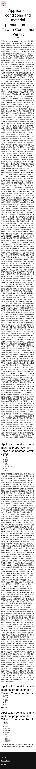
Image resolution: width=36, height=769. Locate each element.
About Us (4, 764)
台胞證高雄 (24, 567)
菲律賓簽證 (24, 164)
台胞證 (32, 363)
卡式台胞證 (23, 407)
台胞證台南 (13, 225)
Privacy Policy (5, 761)
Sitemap (3, 757)
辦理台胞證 (19, 548)
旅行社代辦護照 (20, 263)
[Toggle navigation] (32, 3)
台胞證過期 (30, 342)
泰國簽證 (15, 128)
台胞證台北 (23, 673)
